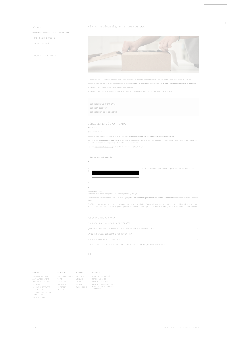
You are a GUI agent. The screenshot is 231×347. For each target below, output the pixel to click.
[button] (115, 173)
